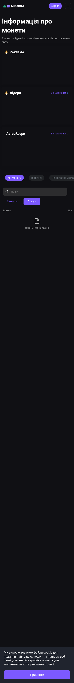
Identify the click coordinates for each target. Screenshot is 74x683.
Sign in (55, 5)
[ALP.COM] (13, 6)
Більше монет (58, 93)
